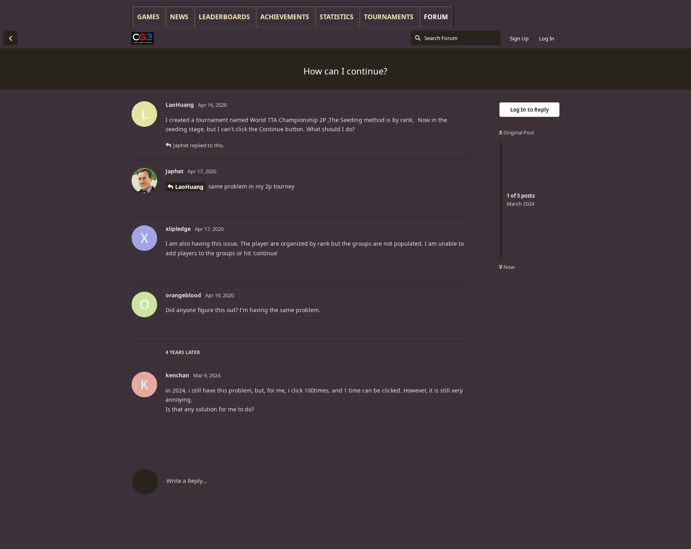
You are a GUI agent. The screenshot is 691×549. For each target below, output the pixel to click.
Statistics (336, 16)
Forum (436, 16)
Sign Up (519, 38)
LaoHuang (189, 186)
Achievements (284, 16)
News (179, 16)
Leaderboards (224, 16)
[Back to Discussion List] (10, 38)
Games (148, 16)
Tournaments (388, 16)
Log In (546, 38)
